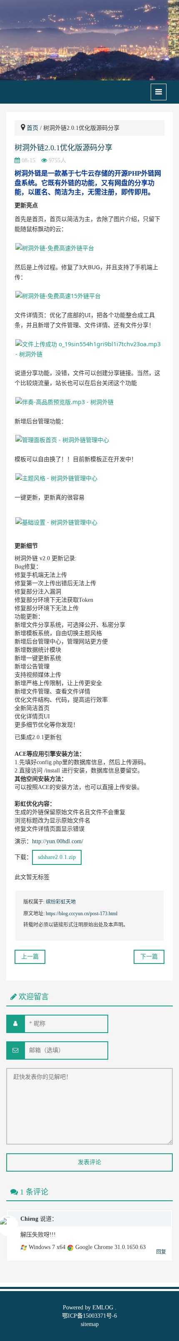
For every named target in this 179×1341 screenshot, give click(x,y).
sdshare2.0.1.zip (57, 857)
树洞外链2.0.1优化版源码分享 (63, 148)
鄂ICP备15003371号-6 (89, 1316)
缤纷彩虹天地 (61, 902)
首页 (32, 128)
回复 (161, 1252)
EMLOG (102, 1307)
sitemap (90, 1324)
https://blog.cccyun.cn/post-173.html (81, 913)
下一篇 (149, 957)
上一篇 (30, 957)
